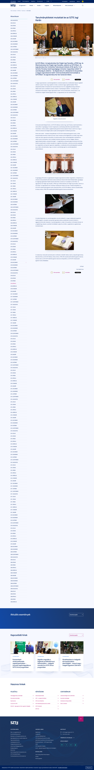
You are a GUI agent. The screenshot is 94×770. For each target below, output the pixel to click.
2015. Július (13, 370)
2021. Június (13, 183)
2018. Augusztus (14, 273)
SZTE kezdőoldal (13, 1)
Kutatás (39, 5)
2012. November (14, 454)
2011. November (14, 486)
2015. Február (14, 383)
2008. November (14, 580)
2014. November (14, 391)
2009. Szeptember (14, 554)
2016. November (14, 328)
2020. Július (13, 212)
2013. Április (13, 441)
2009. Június (13, 562)
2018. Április (28, 10)
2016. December (14, 325)
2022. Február (14, 162)
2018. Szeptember (14, 270)
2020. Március (14, 223)
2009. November (14, 549)
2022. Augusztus (14, 146)
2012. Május (13, 470)
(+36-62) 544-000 (66, 734)
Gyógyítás (47, 5)
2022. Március (14, 159)
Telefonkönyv (65, 1)
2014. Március (14, 412)
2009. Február (14, 572)
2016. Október (14, 330)
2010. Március (14, 538)
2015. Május (13, 375)
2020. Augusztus (14, 209)
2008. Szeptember (14, 586)
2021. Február (14, 194)
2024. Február (14, 99)
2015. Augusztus (14, 367)
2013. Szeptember (14, 428)
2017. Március (14, 317)
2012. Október (14, 457)
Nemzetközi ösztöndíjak (15, 698)
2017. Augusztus (14, 304)
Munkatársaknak (40, 1)
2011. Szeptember (14, 491)
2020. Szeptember (14, 207)
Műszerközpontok (57, 5)
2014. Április (13, 409)
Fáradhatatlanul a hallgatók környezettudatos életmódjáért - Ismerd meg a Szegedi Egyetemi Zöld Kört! (71, 662)
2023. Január (13, 133)
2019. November (14, 233)
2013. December (14, 420)
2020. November (14, 201)
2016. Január (13, 354)
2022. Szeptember (14, 144)
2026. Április (13, 30)
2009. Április (13, 567)
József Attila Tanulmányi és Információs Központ (44, 740)
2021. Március (14, 191)
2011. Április (13, 504)
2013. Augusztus (14, 430)
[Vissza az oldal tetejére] (80, 719)
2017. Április (13, 315)
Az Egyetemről (22, 5)
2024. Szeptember (14, 80)
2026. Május (13, 28)
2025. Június (13, 57)
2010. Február (14, 541)
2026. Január (13, 38)
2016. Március (14, 349)
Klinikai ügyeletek (38, 758)
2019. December (14, 230)
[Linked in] (61, 744)
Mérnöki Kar (13, 750)
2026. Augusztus (14, 20)
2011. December (14, 483)
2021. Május (13, 186)
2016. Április (13, 346)
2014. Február (14, 415)
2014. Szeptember (14, 396)
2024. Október (14, 78)
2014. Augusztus (14, 399)
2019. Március (14, 254)
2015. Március (14, 380)
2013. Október (14, 425)
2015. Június (13, 372)
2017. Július (13, 307)
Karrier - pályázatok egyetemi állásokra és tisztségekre (45, 748)
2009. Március (14, 570)
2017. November (14, 296)
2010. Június (13, 530)
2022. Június (13, 151)
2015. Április (13, 378)
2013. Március (14, 444)
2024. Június (13, 88)
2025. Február (14, 67)
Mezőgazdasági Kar (14, 748)
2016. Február (14, 351)
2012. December (14, 451)
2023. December (14, 104)
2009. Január (13, 575)
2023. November (14, 107)
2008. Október (14, 583)
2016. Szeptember (14, 333)
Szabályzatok (37, 734)
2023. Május (13, 123)
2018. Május (13, 280)
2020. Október (14, 204)
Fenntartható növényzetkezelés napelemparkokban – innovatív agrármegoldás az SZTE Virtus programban (22, 663)
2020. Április (13, 220)
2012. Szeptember (14, 459)
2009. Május (13, 565)
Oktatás (31, 5)
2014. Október (14, 394)
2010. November (14, 517)
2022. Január (13, 165)
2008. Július (13, 591)
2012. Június (13, 467)
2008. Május (13, 599)
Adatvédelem (72, 1)
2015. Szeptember (14, 365)
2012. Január (13, 480)
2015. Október (14, 362)
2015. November (14, 359)
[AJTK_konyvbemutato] (59, 106)
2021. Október (14, 173)
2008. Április (13, 596)
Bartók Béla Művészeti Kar (16, 734)
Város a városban (63, 703)
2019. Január (13, 259)
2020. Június (13, 215)
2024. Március (14, 96)
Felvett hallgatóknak (25, 1)
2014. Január (13, 417)
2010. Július (13, 528)
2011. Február (14, 509)
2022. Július (13, 149)
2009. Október (14, 551)
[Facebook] (66, 744)
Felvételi (19, 1)
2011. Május (13, 501)
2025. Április (13, 62)
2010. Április (13, 536)
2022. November (14, 138)
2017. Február (14, 320)
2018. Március (14, 286)
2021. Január (13, 196)
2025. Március (14, 65)
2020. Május (13, 217)
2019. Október (14, 236)
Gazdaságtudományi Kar (15, 742)
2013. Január (13, 449)
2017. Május (13, 312)
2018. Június (13, 278)
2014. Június (13, 404)
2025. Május (13, 59)
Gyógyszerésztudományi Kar (16, 744)
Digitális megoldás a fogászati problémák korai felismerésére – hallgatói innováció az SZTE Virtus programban (46, 663)
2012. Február (14, 478)
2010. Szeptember (14, 522)
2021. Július (13, 180)
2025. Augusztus (14, 51)
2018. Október (14, 267)
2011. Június (13, 499)
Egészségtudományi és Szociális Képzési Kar (19, 738)
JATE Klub (37, 708)
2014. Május (13, 407)
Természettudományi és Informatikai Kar (18, 756)
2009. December (14, 546)
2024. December (14, 73)
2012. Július (13, 465)
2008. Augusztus (14, 588)
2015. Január (13, 386)
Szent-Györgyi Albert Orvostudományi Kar (18, 752)
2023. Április (13, 125)
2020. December (14, 199)
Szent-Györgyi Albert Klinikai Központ (42, 754)
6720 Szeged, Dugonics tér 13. (68, 732)
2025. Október (14, 46)
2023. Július (13, 117)
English (78, 1)
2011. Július (13, 496)
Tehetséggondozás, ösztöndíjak (16, 695)
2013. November (14, 422)
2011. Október (14, 488)
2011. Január (13, 512)
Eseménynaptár (74, 614)
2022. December (14, 136)
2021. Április (13, 188)
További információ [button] (62, 767)
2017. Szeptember (14, 301)
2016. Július (13, 338)
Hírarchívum (24, 10)
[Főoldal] (13, 5)
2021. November (14, 170)
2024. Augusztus (14, 83)
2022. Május (13, 154)
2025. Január (13, 70)
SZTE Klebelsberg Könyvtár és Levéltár (42, 703)
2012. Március (14, 475)
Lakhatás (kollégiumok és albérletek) (67, 695)
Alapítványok (37, 732)
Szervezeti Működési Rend (40, 736)
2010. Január (13, 543)
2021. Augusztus (14, 178)
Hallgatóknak (33, 1)
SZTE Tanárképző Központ (15, 754)
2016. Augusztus (14, 336)
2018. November (14, 265)
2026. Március (14, 33)
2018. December (14, 262)
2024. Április (13, 94)
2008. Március (14, 601)
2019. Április (13, 251)
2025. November (14, 44)
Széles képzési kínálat (39, 695)
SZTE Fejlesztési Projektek (40, 746)
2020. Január (13, 228)
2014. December (14, 388)
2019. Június (13, 246)
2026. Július (13, 23)
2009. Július (13, 559)
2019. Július (13, 244)
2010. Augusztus (14, 525)
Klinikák (36, 756)
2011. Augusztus (14, 494)
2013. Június (13, 436)
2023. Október (14, 109)
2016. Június (13, 341)
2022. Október (14, 141)
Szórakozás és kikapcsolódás (65, 700)
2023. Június (13, 120)
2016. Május (13, 344)
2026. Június (13, 25)
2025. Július (13, 54)
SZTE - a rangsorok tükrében (40, 698)
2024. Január (13, 101)
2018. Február (14, 288)
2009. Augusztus (14, 557)
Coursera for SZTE (14, 703)
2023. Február (14, 130)
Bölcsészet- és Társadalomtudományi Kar (18, 736)
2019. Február (14, 257)
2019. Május (13, 249)
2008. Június (13, 593)
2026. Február (14, 36)
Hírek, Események (69, 5)
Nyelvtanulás (13, 700)
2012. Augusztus (14, 462)
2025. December (14, 41)
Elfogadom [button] (89, 767)
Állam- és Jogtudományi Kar (16, 732)
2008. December (14, 578)
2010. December (14, 515)
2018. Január (13, 291)
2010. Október (14, 520)
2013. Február (14, 446)
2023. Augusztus (14, 115)
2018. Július (13, 275)
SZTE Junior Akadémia (39, 700)
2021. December (14, 167)
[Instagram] (70, 744)
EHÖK (36, 744)
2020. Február (14, 225)
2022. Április (13, 157)
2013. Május (13, 438)
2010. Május (13, 533)
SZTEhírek (19, 10)
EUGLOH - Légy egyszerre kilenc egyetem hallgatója (20, 706)
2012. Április (13, 472)
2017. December (14, 294)
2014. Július (13, 401)
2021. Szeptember (14, 175)
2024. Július (13, 86)
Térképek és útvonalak (66, 737)
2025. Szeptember (14, 49)
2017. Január (13, 322)
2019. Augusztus (14, 241)
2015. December (14, 357)
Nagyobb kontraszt (82, 1)
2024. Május (13, 91)
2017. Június (13, 309)
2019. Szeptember (14, 238)
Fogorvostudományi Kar (15, 740)
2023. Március (14, 128)
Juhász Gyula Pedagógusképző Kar (17, 746)
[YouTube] (75, 744)
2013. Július (13, 433)
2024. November (14, 75)
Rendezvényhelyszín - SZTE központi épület (43, 742)
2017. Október (14, 299)
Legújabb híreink (16, 656)
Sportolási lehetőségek (64, 698)
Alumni (48, 1)
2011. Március (14, 507)
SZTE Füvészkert (38, 706)
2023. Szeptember (14, 112)
